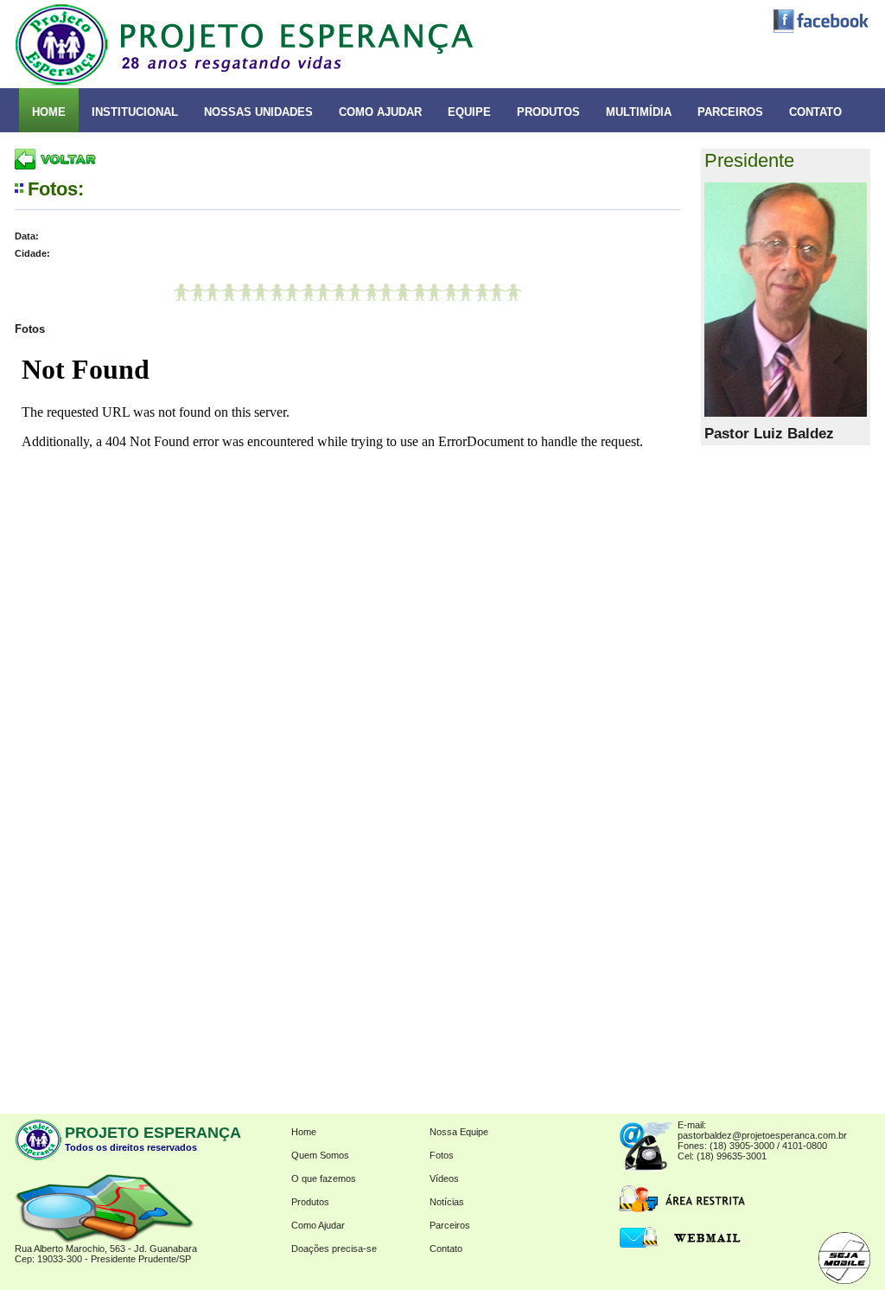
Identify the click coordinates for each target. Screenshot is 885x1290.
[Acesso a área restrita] (680, 1209)
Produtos (310, 1202)
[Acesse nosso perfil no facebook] (817, 29)
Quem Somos (320, 1155)
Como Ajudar (318, 1225)
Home (303, 1132)
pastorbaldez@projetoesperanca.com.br (762, 1135)
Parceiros (450, 1225)
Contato (446, 1248)
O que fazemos (323, 1178)
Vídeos (444, 1178)
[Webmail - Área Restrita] (680, 1247)
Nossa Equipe (459, 1132)
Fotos (442, 1155)
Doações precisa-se (334, 1248)
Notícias (447, 1202)
